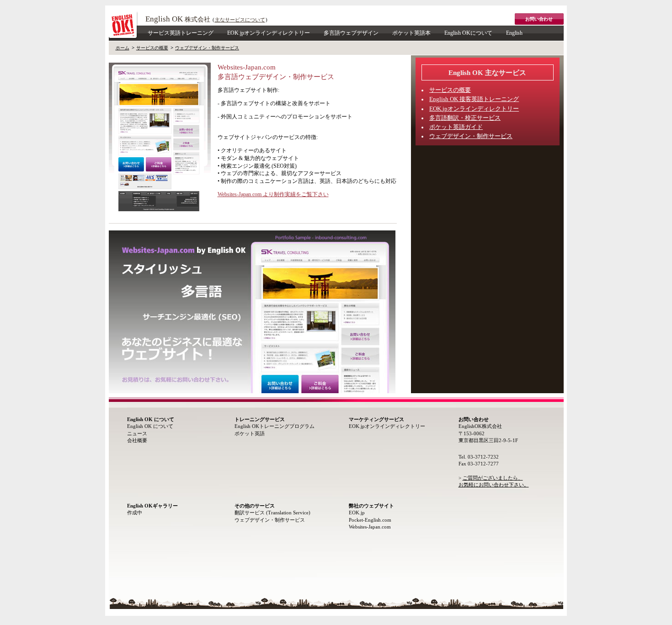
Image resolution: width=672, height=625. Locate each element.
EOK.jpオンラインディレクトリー (268, 33)
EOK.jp (357, 512)
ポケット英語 (250, 433)
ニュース (137, 433)
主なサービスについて (240, 19)
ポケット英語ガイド (456, 127)
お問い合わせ (539, 18)
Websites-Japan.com (370, 526)
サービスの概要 (152, 47)
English (514, 33)
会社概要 (137, 440)
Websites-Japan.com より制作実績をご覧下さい (273, 194)
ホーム (122, 47)
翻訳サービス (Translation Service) (272, 512)
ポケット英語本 (411, 33)
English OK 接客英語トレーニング (474, 99)
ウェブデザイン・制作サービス (207, 47)
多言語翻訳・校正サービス (465, 118)
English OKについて (468, 33)
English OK (177, 19)
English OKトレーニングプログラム (275, 426)
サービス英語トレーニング (180, 33)
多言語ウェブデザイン (351, 33)
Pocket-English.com (370, 520)
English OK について (150, 426)
